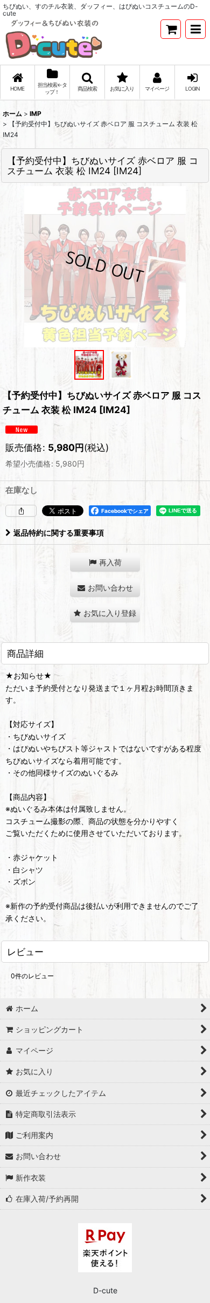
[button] (195, 29)
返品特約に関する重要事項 (58, 532)
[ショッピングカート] (170, 29)
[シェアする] (21, 511)
